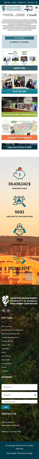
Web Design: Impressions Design (19, 453)
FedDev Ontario (8, 341)
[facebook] (4, 311)
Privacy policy (7, 363)
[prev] (17, 45)
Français (5, 371)
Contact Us (21, 2)
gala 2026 (31, 2)
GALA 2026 (5, 360)
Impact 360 (6, 345)
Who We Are (6, 326)
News (14, 2)
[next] (21, 45)
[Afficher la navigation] (36, 7)
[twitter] (8, 311)
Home (4, 367)
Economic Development (11, 334)
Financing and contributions (12, 330)
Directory (7, 2)
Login (6, 407)
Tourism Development (10, 337)
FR (36, 2)
